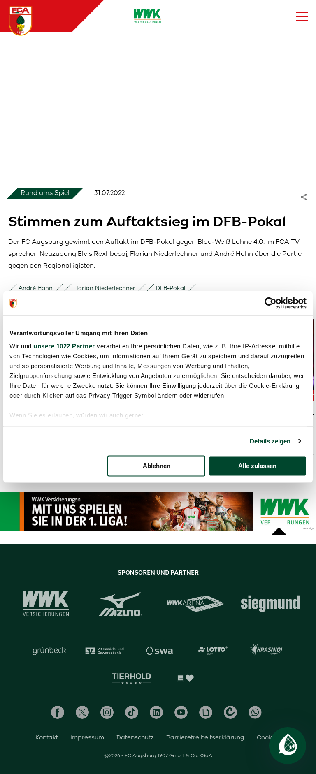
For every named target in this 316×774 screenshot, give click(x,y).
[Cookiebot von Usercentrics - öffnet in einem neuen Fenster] (271, 303)
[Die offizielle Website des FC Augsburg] (20, 20)
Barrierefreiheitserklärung (205, 737)
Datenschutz (135, 737)
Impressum (87, 737)
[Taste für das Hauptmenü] (302, 16)
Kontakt (46, 737)
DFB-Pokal (171, 288)
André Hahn (36, 288)
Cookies (269, 737)
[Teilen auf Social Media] (308, 196)
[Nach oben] (279, 527)
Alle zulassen (257, 465)
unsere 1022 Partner (64, 346)
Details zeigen (270, 441)
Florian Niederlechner (104, 288)
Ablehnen (156, 465)
